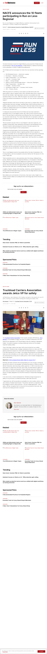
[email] (27, 33)
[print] (43, 33)
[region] (23, 651)
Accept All (41, 651)
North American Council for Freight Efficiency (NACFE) (20, 27)
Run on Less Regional (17, 65)
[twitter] (23, 33)
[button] (3, 3)
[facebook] (19, 33)
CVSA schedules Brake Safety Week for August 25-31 (22, 360)
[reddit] (25, 33)
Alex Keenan (5, 301)
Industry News (6, 9)
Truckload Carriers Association (12, 337)
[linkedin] (21, 33)
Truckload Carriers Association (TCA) (23, 301)
